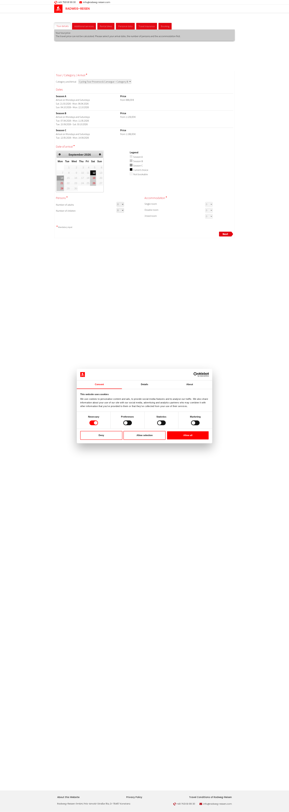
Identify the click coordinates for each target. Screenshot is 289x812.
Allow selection (145, 435)
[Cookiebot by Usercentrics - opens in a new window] (196, 374)
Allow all (187, 435)
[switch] (127, 422)
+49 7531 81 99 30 (66, 2)
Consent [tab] (99, 384)
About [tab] (189, 384)
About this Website (68, 797)
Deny (101, 435)
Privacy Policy (134, 797)
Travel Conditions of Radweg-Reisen (210, 797)
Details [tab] (144, 384)
